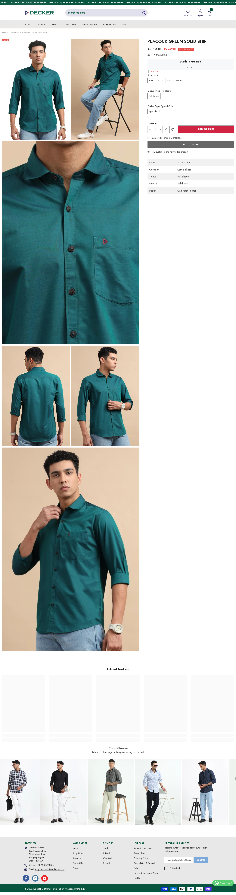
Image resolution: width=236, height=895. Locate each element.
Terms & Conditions (172, 138)
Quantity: (152, 123)
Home (5, 32)
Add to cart (206, 129)
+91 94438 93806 (45, 865)
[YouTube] (44, 878)
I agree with (156, 138)
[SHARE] (167, 129)
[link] (172, 129)
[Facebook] (26, 878)
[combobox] (102, 12)
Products (15, 32)
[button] (154, 71)
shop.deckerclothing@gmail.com (49, 869)
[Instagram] (35, 878)
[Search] (106, 12)
